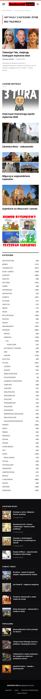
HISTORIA (6, 282)
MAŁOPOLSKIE (9, 392)
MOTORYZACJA (8, 315)
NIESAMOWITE (8, 326)
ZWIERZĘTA (6, 490)
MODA (4, 312)
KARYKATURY (7, 293)
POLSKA (5, 363)
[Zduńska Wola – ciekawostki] (20, 133)
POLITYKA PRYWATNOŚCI (29, 690)
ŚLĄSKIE (7, 370)
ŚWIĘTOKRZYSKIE (10, 374)
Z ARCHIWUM (7, 479)
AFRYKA (7, 333)
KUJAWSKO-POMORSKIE (13, 381)
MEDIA (4, 308)
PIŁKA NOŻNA (9, 457)
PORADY (5, 425)
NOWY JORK (11, 344)
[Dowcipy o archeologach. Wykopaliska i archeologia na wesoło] (6, 541)
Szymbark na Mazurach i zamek (19, 208)
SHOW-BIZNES (7, 446)
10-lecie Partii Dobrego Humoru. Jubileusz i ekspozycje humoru (25, 643)
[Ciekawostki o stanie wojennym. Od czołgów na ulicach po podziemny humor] (6, 657)
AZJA (5, 352)
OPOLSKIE (8, 399)
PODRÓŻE (6, 330)
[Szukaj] (37, 4)
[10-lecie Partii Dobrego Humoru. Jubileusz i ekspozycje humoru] (6, 644)
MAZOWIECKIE (9, 395)
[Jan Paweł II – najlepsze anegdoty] (6, 587)
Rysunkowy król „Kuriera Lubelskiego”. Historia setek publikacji (24, 526)
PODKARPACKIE (10, 403)
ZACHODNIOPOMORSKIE (13, 421)
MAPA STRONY (22, 693)
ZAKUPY (5, 483)
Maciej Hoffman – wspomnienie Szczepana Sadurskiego (25, 553)
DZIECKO (5, 279)
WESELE (5, 476)
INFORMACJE (7, 290)
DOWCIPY (6, 275)
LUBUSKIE (7, 388)
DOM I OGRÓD (7, 271)
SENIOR (5, 443)
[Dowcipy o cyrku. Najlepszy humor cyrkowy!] (6, 515)
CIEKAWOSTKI (7, 268)
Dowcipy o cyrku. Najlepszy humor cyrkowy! (23, 513)
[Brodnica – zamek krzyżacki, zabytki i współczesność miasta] (6, 575)
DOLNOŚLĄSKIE (10, 377)
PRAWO (5, 432)
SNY (3, 450)
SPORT (4, 454)
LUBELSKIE (8, 385)
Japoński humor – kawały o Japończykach (23, 667)
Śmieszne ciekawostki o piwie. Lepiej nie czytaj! (24, 598)
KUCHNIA (5, 301)
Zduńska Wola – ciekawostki (17, 146)
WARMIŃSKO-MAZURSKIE (13, 414)
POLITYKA (6, 359)
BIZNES (5, 264)
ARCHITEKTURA (8, 261)
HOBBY (5, 286)
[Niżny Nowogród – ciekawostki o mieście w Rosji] (6, 612)
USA (7, 341)
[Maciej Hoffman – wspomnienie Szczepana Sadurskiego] (6, 555)
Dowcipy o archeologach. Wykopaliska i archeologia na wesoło (24, 540)
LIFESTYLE (6, 304)
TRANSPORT (7, 468)
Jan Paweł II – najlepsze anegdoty (26, 584)
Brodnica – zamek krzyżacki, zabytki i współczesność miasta (25, 573)
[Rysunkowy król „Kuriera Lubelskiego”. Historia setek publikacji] (6, 527)
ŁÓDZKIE (7, 366)
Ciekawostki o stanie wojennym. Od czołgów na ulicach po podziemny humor (25, 656)
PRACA (4, 428)
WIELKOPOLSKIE (10, 417)
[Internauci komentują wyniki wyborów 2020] (20, 100)
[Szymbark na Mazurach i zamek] (20, 195)
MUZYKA (5, 319)
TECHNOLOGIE (7, 465)
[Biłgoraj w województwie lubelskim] (20, 162)
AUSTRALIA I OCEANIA (12, 348)
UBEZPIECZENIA (8, 472)
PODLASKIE (8, 406)
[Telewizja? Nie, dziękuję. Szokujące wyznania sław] (20, 38)
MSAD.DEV (30, 685)
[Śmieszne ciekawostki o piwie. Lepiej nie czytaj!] (6, 599)
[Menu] (3, 4)
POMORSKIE (8, 410)
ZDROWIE (6, 487)
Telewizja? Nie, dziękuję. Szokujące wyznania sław (16, 54)
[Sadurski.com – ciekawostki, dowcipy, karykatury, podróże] (22, 4)
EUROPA (7, 355)
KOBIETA (5, 297)
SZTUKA (5, 461)
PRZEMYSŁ (6, 436)
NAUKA (5, 323)
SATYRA (5, 439)
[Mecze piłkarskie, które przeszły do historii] (6, 632)
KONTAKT (8, 690)
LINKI (16, 690)
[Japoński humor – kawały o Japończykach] (6, 669)
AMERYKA (7, 337)
